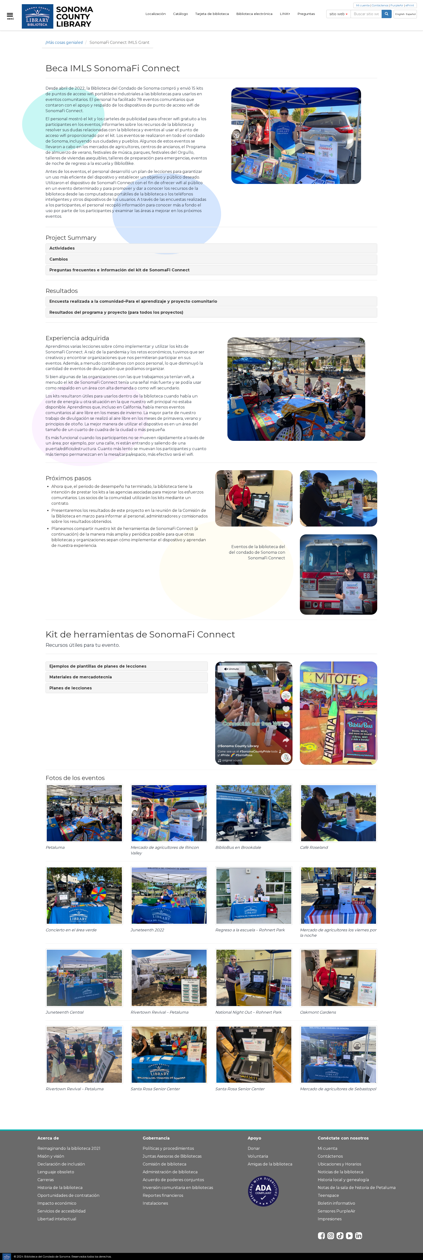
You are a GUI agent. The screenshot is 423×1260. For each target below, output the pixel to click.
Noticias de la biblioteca (340, 1172)
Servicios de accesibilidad (61, 1211)
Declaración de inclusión (61, 1164)
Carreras (45, 1179)
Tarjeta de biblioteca (212, 14)
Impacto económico (56, 1203)
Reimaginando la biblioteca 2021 (68, 1148)
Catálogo (180, 14)
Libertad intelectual (56, 1219)
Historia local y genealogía (343, 1179)
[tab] (211, 248)
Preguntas (306, 14)
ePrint (410, 5)
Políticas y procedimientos (168, 1148)
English (400, 14)
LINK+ (285, 14)
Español (411, 14)
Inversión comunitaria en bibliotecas (178, 1187)
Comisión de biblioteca (164, 1164)
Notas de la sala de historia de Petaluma (357, 1187)
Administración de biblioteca (170, 1172)
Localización (155, 14)
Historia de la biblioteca (59, 1187)
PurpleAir (396, 5)
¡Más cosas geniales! (64, 42)
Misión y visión (50, 1156)
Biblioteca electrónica (254, 14)
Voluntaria (258, 1156)
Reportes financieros (163, 1195)
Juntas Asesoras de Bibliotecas (172, 1156)
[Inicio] (60, 16)
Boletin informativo (336, 1203)
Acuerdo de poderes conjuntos (173, 1179)
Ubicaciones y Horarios (339, 1164)
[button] (62, 248)
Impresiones (329, 1219)
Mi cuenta (363, 5)
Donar (254, 1148)
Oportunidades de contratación (68, 1195)
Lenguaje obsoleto (55, 1172)
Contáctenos (380, 5)
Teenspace (328, 1195)
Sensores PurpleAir (336, 1211)
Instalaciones (155, 1203)
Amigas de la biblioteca (270, 1164)
